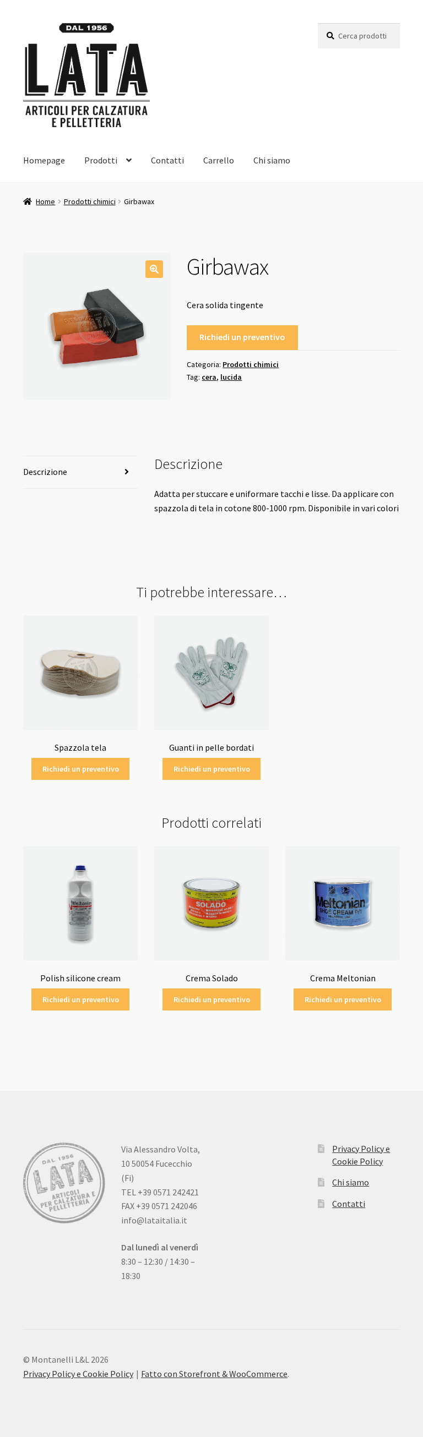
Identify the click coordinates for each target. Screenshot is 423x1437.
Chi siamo (271, 160)
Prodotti (100, 160)
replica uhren (327, 1331)
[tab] (80, 472)
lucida (231, 377)
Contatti (167, 160)
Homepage (44, 160)
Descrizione (45, 471)
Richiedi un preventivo (242, 336)
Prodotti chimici (90, 201)
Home (45, 201)
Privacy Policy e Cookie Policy (78, 1373)
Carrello (218, 160)
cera (209, 377)
